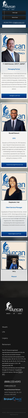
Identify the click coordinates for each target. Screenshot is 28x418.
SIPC (3, 374)
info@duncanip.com (18, 22)
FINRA (19, 372)
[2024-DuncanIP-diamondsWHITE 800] (8, 1)
